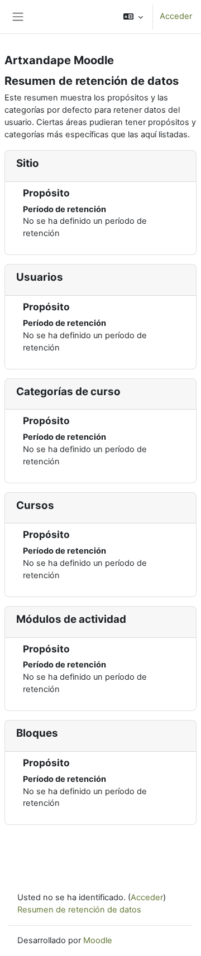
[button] (133, 16)
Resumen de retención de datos (79, 910)
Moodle (97, 940)
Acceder (176, 16)
